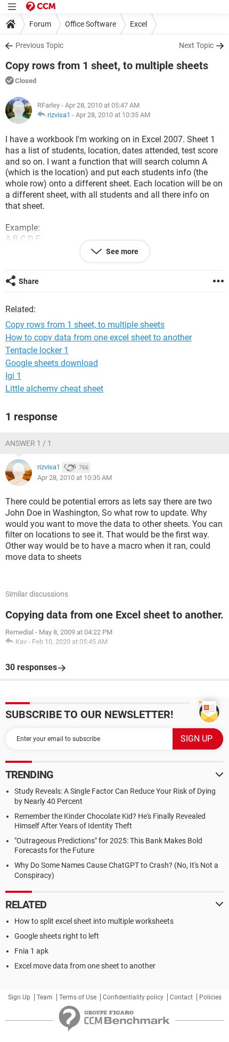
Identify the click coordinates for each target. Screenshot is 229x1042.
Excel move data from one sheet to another (85, 966)
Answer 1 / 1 (28, 443)
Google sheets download (51, 363)
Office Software (90, 24)
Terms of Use (77, 997)
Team (45, 997)
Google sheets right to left (56, 936)
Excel (138, 24)
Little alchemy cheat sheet (54, 389)
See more (121, 251)
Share (29, 281)
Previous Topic (39, 45)
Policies (210, 997)
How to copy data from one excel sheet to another (98, 337)
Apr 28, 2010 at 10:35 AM (113, 115)
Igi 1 (13, 376)
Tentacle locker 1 (37, 350)
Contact (181, 997)
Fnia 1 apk (31, 951)
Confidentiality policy (133, 997)
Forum (40, 24)
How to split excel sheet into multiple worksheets (94, 921)
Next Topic (196, 45)
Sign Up (19, 997)
